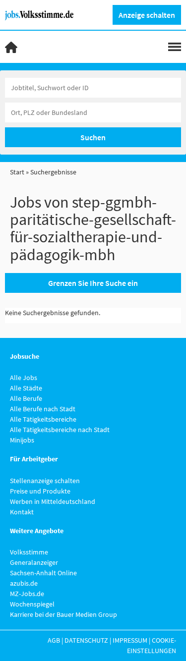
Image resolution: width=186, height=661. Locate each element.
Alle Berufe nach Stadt (42, 408)
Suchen (93, 137)
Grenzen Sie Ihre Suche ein (93, 283)
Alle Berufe (26, 398)
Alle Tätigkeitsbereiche (43, 419)
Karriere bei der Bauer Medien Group (63, 614)
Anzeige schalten (147, 15)
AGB (54, 640)
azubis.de (24, 583)
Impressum (130, 640)
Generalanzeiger (34, 562)
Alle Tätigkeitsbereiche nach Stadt (60, 429)
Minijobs (22, 440)
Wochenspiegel (32, 604)
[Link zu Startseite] (43, 14)
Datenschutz (86, 640)
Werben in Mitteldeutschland (52, 501)
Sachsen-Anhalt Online (43, 572)
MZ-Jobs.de (27, 593)
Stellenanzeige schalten (45, 480)
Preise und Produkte (40, 491)
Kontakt (22, 511)
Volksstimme (29, 552)
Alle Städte (26, 388)
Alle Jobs (23, 377)
